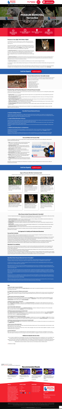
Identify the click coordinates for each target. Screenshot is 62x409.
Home (9, 5)
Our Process (28, 5)
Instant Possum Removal (30, 407)
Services (12, 5)
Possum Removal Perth (35, 391)
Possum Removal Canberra (36, 387)
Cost (25, 5)
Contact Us (35, 5)
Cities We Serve (21, 5)
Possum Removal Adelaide (36, 386)
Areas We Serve (16, 5)
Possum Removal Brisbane (36, 390)
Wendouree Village (11, 343)
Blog (32, 5)
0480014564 (50, 2)
